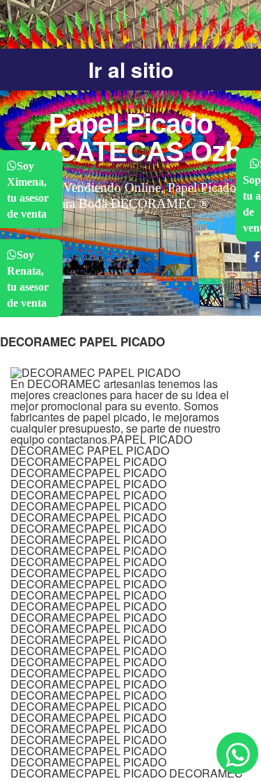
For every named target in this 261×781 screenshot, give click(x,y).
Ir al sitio (130, 69)
